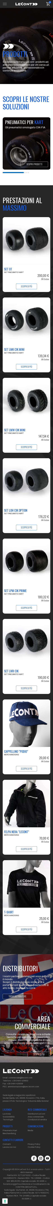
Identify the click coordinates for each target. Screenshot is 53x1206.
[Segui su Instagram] (41, 1158)
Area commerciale (36, 1117)
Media (30, 1130)
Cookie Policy (34, 1147)
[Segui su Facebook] (34, 1158)
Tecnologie (8, 1120)
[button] (13, 172)
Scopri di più (26, 286)
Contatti (7, 1144)
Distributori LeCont (36, 1114)
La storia (7, 1114)
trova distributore (17, 996)
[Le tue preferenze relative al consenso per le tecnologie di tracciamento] (5, 1201)
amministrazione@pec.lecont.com (23, 1087)
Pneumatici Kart (10, 1130)
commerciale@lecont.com (20, 1078)
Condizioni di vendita (37, 1120)
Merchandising (9, 1133)
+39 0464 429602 (20, 1081)
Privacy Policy (34, 1144)
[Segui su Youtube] (47, 1158)
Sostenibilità (8, 1117)
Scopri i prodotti (34, 164)
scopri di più (39, 1054)
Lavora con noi (9, 1147)
